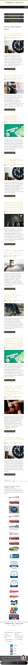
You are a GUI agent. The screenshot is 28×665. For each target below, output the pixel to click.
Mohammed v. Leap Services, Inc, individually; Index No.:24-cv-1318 (13, 76)
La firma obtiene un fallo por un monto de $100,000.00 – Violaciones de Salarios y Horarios (14, 160)
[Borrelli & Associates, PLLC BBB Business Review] (14, 558)
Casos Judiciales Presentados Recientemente (14, 20)
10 (20, 481)
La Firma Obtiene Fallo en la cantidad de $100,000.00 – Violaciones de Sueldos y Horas (12, 117)
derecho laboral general (10, 38)
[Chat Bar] (14, 663)
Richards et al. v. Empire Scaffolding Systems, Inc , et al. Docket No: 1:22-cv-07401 (14, 252)
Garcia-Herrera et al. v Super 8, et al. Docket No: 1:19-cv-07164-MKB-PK (14, 439)
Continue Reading (10, 69)
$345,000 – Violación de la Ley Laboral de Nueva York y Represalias (12, 296)
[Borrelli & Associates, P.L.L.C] (13, 650)
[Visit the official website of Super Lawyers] (14, 534)
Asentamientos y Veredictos (14, 14)
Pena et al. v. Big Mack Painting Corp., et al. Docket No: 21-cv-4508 (13, 34)
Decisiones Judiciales (14, 17)
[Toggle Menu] (26, 7)
